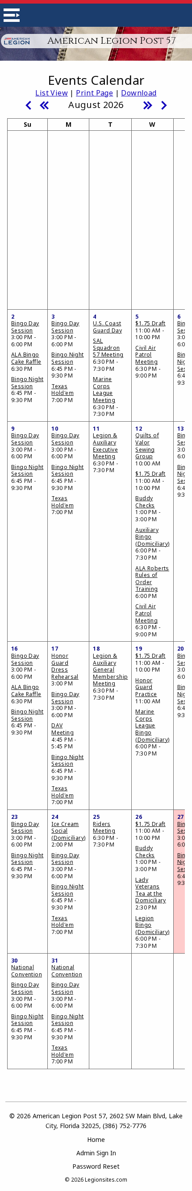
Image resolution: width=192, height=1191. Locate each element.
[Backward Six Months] (44, 104)
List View (51, 93)
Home (96, 1139)
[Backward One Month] (28, 104)
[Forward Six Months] (147, 104)
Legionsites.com (106, 1179)
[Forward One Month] (163, 104)
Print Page (94, 93)
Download (138, 93)
